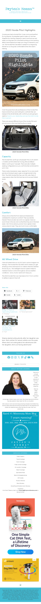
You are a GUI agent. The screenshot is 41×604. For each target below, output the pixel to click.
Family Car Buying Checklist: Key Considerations (8, 328)
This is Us (23, 310)
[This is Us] (27, 304)
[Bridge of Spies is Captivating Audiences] (10, 304)
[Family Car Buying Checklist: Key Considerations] (10, 320)
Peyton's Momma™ (20, 9)
